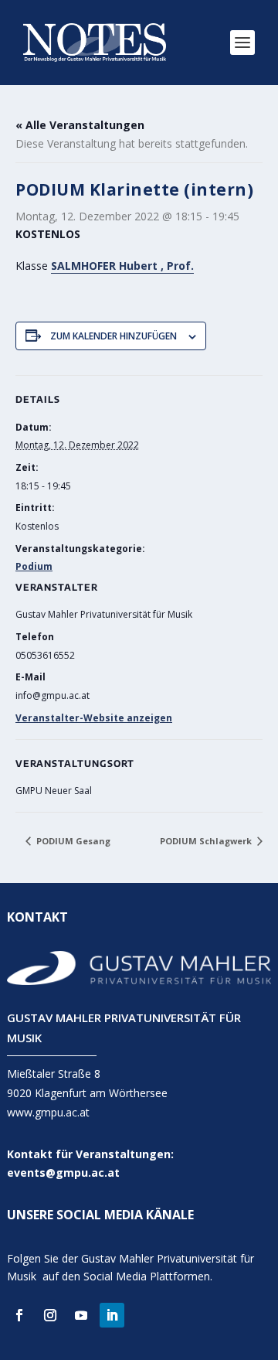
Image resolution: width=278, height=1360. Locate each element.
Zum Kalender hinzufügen (113, 336)
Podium (34, 566)
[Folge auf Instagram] (50, 1315)
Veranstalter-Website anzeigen (93, 717)
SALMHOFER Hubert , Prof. (122, 265)
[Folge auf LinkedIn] (112, 1315)
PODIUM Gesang (72, 841)
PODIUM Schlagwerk (207, 841)
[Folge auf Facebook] (19, 1315)
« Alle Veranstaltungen (79, 125)
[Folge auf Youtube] (81, 1315)
